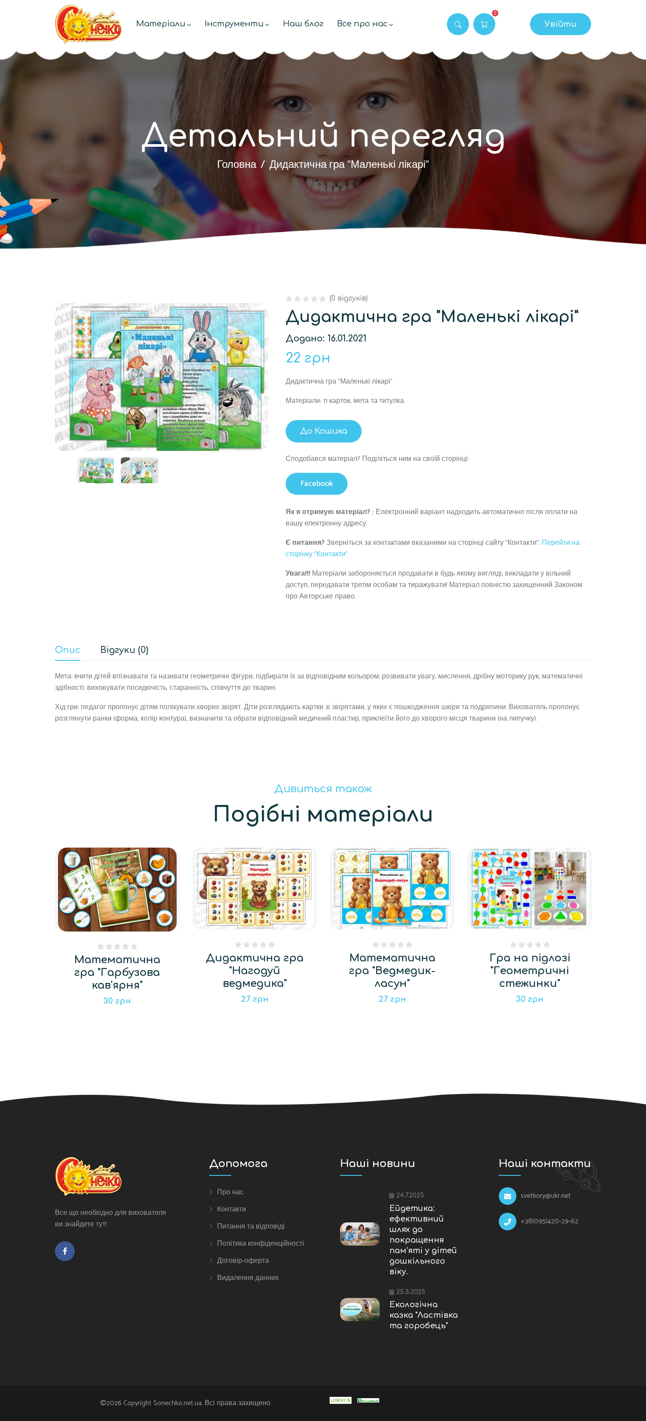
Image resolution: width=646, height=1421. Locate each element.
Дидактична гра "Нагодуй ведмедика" (255, 971)
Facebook (316, 483)
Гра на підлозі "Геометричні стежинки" (530, 971)
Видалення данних (248, 1278)
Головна (236, 165)
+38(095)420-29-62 (549, 1221)
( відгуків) (349, 298)
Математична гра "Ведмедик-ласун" (392, 971)
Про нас (230, 1192)
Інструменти (234, 23)
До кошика (323, 431)
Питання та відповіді (251, 1226)
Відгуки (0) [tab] (124, 650)
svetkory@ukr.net (546, 1196)
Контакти (231, 1209)
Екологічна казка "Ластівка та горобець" (423, 1315)
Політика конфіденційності (260, 1243)
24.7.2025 (410, 1195)
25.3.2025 (410, 1292)
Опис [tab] (67, 650)
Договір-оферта (243, 1261)
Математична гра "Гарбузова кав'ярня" (117, 972)
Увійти (560, 24)
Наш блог (303, 23)
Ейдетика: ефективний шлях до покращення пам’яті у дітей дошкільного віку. (423, 1240)
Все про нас (362, 23)
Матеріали (160, 23)
